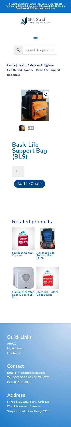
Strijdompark (16, 411)
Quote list (14, 353)
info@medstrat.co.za (38, 8)
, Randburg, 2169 (37, 411)
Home (11, 65)
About (11, 343)
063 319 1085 (22, 382)
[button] (46, 94)
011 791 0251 (41, 377)
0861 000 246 (21, 377)
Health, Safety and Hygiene (36, 65)
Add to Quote (30, 183)
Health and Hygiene (20, 70)
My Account (15, 348)
